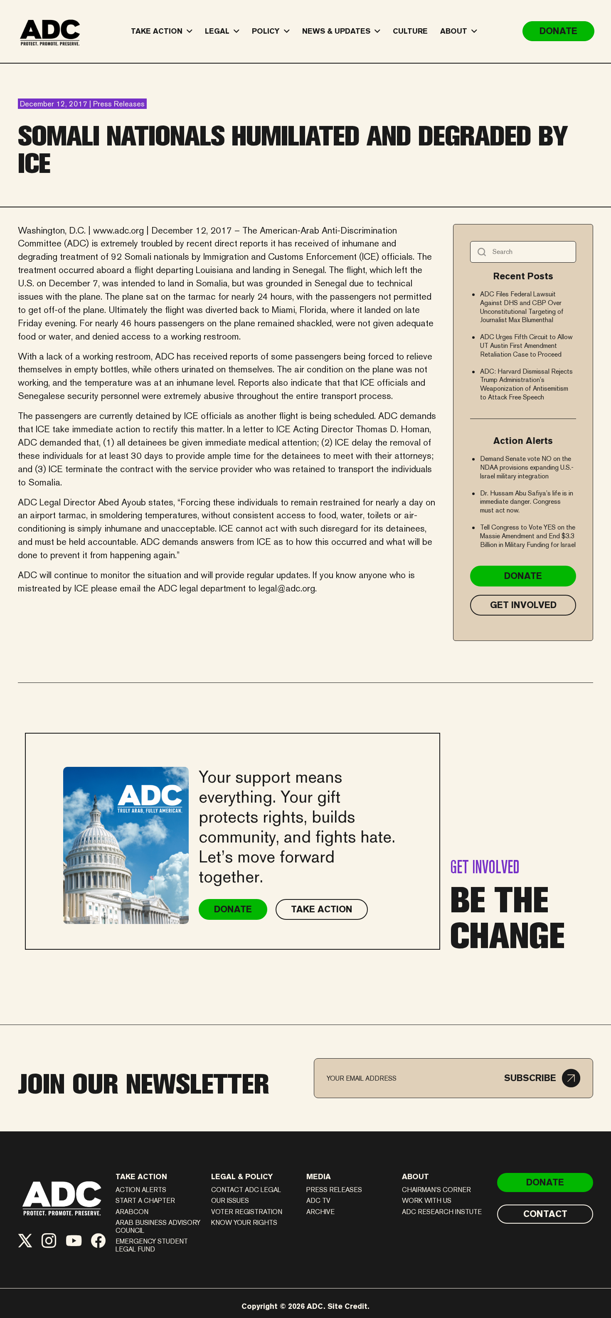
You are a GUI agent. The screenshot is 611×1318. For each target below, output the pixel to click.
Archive (320, 1212)
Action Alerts (141, 1190)
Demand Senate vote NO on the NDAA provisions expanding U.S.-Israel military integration (527, 467)
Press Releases (334, 1190)
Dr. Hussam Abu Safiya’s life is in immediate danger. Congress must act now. (526, 502)
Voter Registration (246, 1212)
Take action (141, 1176)
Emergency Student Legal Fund (152, 1245)
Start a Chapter (145, 1201)
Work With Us (426, 1201)
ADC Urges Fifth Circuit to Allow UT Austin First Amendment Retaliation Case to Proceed (526, 345)
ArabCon (132, 1212)
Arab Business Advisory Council (158, 1226)
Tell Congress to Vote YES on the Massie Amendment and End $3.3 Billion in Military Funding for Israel (528, 536)
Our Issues (230, 1201)
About (415, 1176)
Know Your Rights (244, 1223)
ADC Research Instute (442, 1212)
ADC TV (318, 1201)
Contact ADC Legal (246, 1190)
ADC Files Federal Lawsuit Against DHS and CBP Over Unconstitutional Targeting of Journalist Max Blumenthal (522, 307)
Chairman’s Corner (436, 1190)
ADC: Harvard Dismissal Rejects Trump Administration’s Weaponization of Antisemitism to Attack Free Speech (526, 384)
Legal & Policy (242, 1176)
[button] (542, 1078)
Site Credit (347, 1306)
